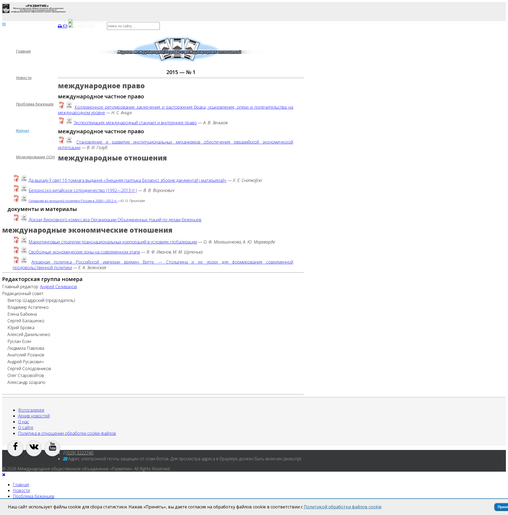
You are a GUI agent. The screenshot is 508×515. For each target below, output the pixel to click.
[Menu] (4, 24)
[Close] (4, 474)
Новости (23, 77)
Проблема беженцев (34, 104)
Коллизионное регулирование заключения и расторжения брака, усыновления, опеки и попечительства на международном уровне (175, 110)
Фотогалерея (31, 410)
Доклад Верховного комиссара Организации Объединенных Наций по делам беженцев (115, 220)
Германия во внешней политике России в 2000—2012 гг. (73, 201)
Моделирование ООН (35, 156)
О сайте (25, 427)
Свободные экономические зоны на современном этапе (84, 252)
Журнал (22, 130)
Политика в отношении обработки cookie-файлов (67, 433)
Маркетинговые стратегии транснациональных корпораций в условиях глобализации (113, 242)
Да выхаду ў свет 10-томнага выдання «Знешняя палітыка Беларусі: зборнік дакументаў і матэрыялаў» (127, 180)
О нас (23, 422)
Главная (23, 51)
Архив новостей (34, 416)
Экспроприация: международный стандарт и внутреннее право (135, 123)
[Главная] (34, 8)
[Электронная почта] (65, 26)
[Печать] (60, 26)
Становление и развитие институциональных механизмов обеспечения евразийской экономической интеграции (175, 144)
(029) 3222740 (79, 453)
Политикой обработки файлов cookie (343, 507)
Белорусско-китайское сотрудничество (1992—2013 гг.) (83, 190)
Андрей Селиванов (58, 286)
